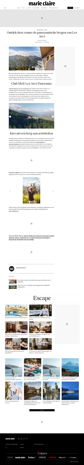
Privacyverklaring (39, 444)
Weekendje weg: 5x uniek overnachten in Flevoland (34, 237)
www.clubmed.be (13, 211)
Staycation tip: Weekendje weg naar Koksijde (21, 239)
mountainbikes (40, 142)
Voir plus (42, 410)
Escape (42, 299)
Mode (18, 7)
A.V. (6, 447)
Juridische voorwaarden (12, 444)
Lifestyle (29, 7)
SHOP (70, 7)
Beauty (23, 7)
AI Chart (22, 444)
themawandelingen (14, 144)
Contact (22, 447)
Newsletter (77, 7)
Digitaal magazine (53, 7)
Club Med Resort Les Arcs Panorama (19, 88)
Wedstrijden (44, 7)
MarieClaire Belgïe (21, 267)
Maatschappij (36, 7)
